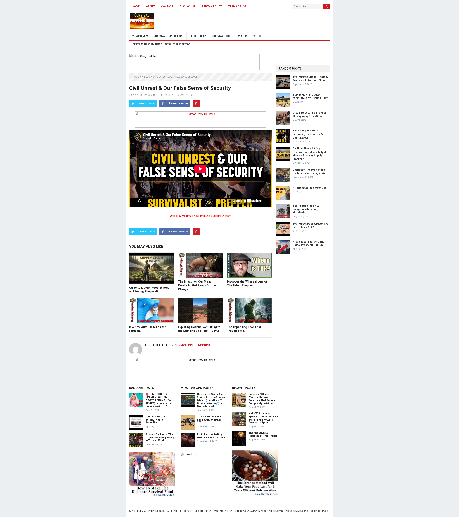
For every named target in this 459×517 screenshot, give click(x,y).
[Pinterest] (196, 103)
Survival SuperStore (168, 36)
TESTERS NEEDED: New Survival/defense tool (162, 44)
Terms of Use (237, 6)
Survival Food (222, 36)
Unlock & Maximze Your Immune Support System (200, 216)
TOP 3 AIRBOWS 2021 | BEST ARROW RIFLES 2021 (210, 419)
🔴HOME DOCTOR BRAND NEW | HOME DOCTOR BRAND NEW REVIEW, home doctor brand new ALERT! (158, 400)
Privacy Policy (212, 6)
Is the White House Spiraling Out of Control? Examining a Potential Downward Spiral (263, 418)
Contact (167, 6)
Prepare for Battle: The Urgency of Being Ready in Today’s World (160, 437)
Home (136, 6)
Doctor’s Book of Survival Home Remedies (156, 419)
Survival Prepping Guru (151, 511)
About (150, 6)
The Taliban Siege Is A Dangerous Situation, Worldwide (306, 209)
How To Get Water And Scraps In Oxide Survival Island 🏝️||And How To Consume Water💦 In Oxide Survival (211, 400)
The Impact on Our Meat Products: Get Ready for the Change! (197, 285)
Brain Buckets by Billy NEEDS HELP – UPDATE (211, 436)
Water (242, 36)
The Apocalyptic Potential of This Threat (263, 434)
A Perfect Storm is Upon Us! (309, 187)
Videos (257, 36)
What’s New (140, 36)
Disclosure (187, 6)
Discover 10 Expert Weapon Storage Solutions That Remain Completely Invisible (262, 399)
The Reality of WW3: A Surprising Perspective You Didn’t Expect (309, 134)
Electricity (198, 36)
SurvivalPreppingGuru (142, 95)
